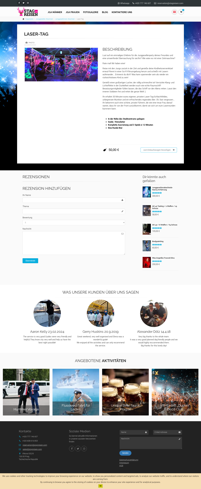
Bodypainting (157, 241)
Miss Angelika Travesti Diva (163, 258)
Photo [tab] (31, 43)
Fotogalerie (90, 12)
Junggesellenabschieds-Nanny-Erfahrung (162, 189)
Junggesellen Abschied (44, 19)
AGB (121, 465)
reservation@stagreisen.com (170, 3)
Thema (26, 206)
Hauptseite (29, 19)
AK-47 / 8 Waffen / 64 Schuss (164, 225)
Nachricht (27, 229)
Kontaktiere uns (122, 12)
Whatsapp (124, 3)
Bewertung (27, 217)
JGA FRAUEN (72, 12)
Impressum (124, 463)
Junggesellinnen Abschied (65, 19)
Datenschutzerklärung (128, 460)
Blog (105, 12)
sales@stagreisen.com (32, 449)
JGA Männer (55, 12)
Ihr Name (27, 195)
